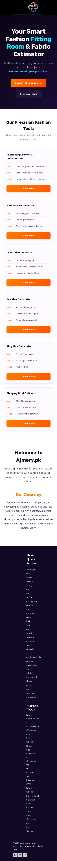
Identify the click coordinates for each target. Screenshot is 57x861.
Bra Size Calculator (28, 827)
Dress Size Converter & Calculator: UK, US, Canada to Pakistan (28, 763)
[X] (20, 855)
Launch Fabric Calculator (28, 82)
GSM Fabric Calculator (28, 788)
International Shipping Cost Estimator (28, 802)
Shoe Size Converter (28, 815)
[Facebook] (15, 855)
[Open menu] (42, 7)
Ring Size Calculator (28, 738)
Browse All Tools (28, 94)
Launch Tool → (28, 188)
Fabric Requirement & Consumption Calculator (28, 722)
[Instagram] (25, 855)
